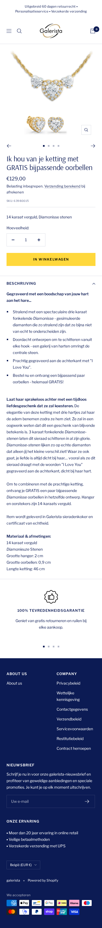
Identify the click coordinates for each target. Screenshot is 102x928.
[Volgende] (93, 146)
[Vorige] (9, 146)
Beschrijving (21, 283)
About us (14, 683)
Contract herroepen (74, 748)
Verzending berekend (62, 186)
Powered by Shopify (43, 880)
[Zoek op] (19, 31)
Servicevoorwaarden (75, 728)
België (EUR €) (21, 865)
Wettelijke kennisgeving (68, 696)
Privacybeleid (68, 683)
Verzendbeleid (69, 719)
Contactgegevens (72, 709)
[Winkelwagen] (92, 31)
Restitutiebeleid (70, 738)
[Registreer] (87, 801)
